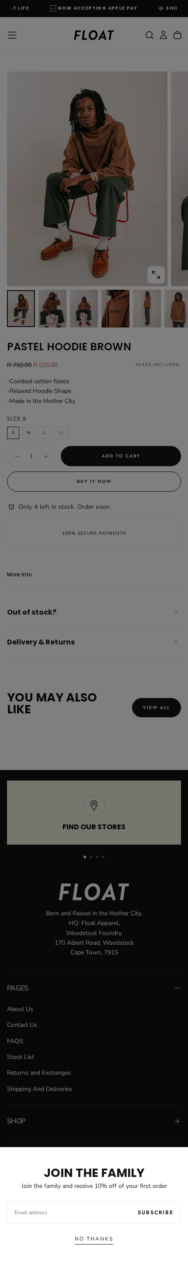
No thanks (94, 1238)
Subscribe (156, 1212)
